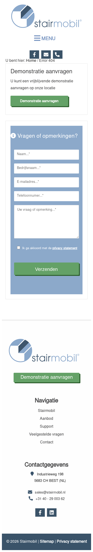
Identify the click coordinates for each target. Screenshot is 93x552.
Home (31, 61)
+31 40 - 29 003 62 (50, 499)
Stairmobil (46, 411)
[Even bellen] (58, 54)
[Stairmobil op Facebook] (35, 54)
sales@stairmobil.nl (50, 492)
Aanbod (46, 419)
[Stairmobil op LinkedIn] (52, 513)
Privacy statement (72, 542)
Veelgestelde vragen (46, 434)
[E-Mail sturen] (46, 54)
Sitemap (47, 542)
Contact (46, 442)
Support (46, 427)
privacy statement (64, 248)
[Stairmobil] (46, 26)
